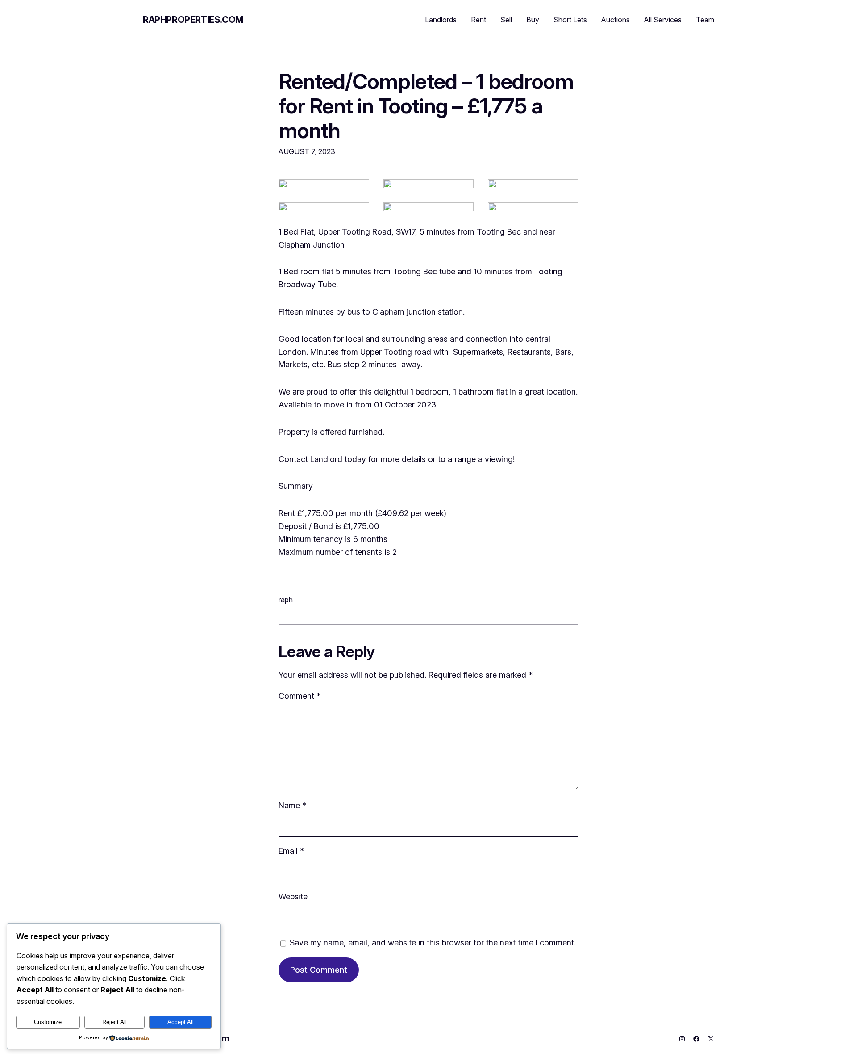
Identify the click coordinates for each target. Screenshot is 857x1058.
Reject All (114, 1022)
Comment (299, 696)
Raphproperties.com (193, 19)
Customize (48, 1022)
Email (291, 851)
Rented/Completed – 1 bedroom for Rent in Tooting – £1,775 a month (426, 106)
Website (293, 896)
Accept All (180, 1022)
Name (292, 805)
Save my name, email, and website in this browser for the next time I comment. (433, 942)
